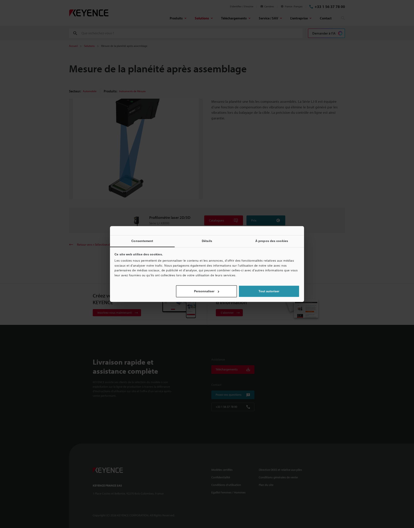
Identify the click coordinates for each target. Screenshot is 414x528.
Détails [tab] (207, 241)
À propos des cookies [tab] (271, 241)
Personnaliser (204, 291)
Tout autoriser (269, 291)
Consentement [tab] (142, 241)
